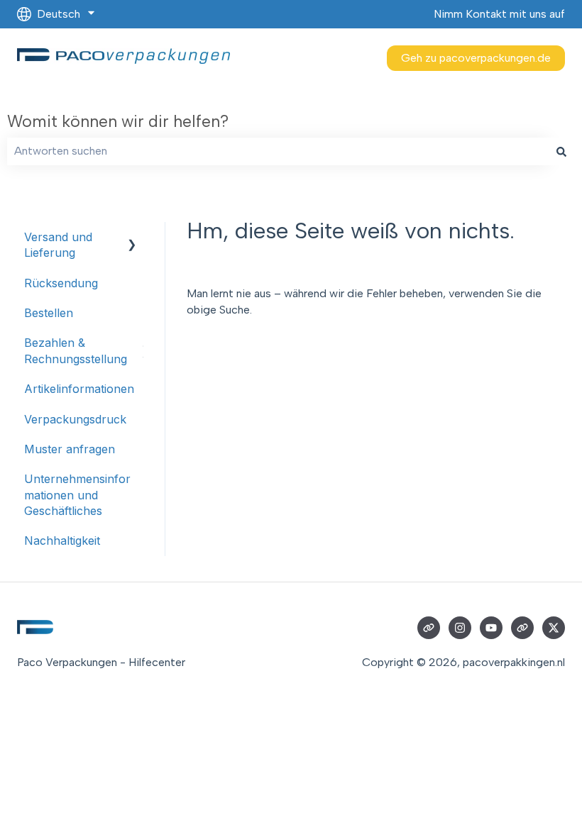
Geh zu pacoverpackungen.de (476, 58)
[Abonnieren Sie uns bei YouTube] (491, 627)
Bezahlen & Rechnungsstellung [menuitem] (75, 350)
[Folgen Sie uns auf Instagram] (460, 627)
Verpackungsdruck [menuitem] (75, 419)
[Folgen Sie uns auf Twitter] (553, 627)
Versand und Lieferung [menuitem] (58, 245)
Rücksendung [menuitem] (61, 283)
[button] (132, 238)
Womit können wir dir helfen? (118, 121)
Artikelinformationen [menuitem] (79, 389)
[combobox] (277, 151)
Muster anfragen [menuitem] (69, 449)
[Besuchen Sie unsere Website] (428, 627)
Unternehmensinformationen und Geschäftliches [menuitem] (77, 495)
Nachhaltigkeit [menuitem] (62, 540)
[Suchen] (561, 151)
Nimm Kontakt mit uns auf (499, 14)
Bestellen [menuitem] (48, 313)
